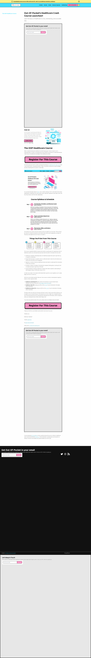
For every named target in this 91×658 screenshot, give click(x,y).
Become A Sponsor (56, 5)
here (38, 192)
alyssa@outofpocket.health (45, 283)
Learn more (28, 141)
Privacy (65, 553)
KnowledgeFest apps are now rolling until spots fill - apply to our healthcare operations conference (34, 1)
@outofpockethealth (29, 322)
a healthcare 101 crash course (54, 164)
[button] (41, 5)
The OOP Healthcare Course (9, 13)
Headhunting (64, 5)
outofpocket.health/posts (34, 325)
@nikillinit (30, 319)
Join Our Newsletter (72, 5)
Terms (68, 553)
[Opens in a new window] (62, 501)
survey (46, 285)
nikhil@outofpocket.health (10, 553)
